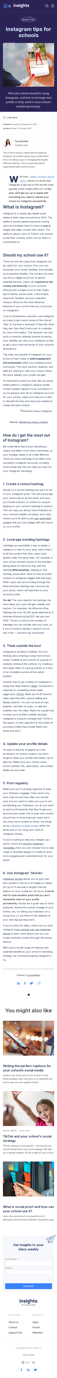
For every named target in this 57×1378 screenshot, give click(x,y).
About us (13, 1322)
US (33, 1362)
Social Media (33, 975)
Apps (35, 1322)
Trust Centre (28, 1355)
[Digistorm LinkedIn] (28, 1370)
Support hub (15, 1332)
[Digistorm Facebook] (21, 1370)
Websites (37, 1332)
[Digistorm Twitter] (35, 1370)
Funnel (36, 1327)
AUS (27, 1362)
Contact (13, 1327)
